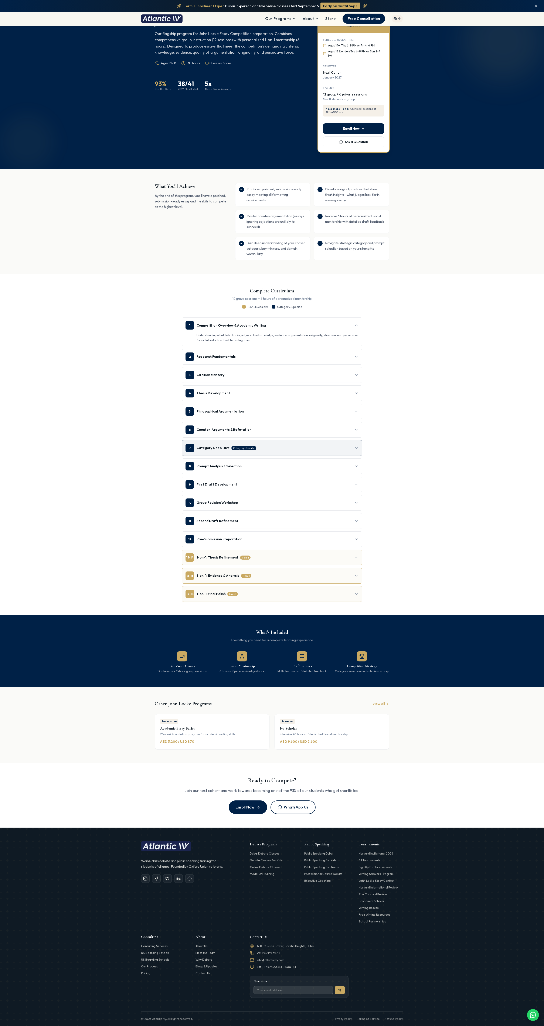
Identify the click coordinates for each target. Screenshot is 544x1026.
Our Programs (278, 18)
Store (330, 18)
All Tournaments (369, 860)
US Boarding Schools (155, 959)
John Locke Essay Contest (376, 881)
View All (379, 704)
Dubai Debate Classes (264, 853)
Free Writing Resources (374, 915)
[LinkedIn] (178, 878)
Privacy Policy (343, 1019)
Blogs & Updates (206, 966)
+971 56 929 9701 (268, 953)
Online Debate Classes (265, 867)
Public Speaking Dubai (318, 853)
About (308, 18)
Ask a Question (356, 142)
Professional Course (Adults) (323, 874)
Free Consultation (364, 18)
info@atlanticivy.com (270, 960)
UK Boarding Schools (155, 953)
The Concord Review (373, 894)
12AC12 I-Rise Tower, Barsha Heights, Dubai (285, 946)
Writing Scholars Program (376, 874)
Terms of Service (368, 1019)
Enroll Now (351, 128)
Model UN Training (262, 874)
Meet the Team (205, 953)
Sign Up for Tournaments (375, 867)
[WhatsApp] (189, 878)
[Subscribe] (340, 990)
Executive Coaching (317, 881)
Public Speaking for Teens (321, 867)
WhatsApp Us (296, 807)
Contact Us (203, 973)
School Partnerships (372, 921)
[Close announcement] (536, 6)
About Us (202, 946)
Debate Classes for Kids (266, 860)
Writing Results (369, 908)
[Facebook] (156, 878)
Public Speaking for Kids (320, 860)
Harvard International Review (378, 887)
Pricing (145, 973)
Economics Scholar (371, 901)
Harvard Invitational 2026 (376, 853)
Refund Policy (394, 1019)
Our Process (149, 966)
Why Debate (204, 959)
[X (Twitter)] (167, 878)
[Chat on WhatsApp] (533, 1015)
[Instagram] (145, 878)
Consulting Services (154, 946)
